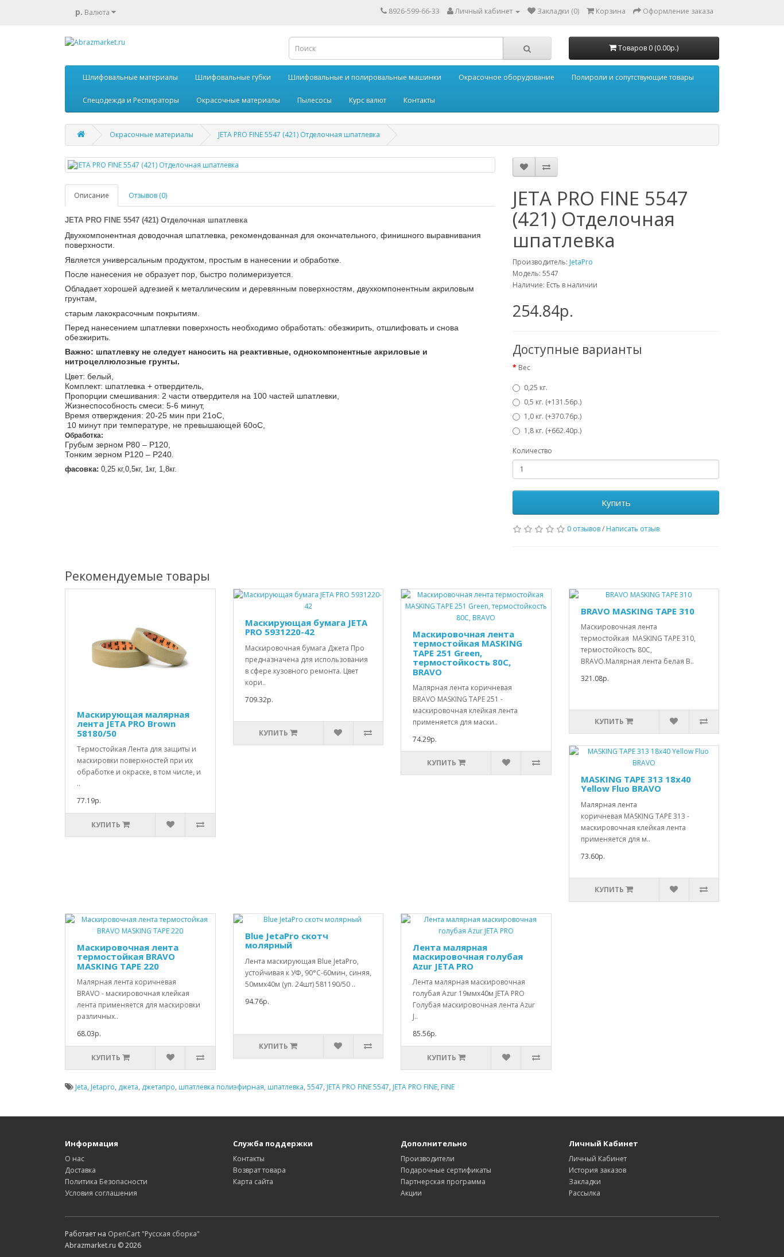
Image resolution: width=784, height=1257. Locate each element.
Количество (532, 451)
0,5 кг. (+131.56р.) (552, 402)
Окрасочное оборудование (506, 77)
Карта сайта (253, 1181)
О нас (74, 1158)
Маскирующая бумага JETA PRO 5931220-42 (306, 627)
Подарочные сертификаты (446, 1170)
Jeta (81, 1087)
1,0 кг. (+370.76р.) (552, 416)
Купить (616, 502)
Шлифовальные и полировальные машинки (364, 77)
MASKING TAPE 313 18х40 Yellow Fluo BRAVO (636, 784)
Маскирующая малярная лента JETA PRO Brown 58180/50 (133, 724)
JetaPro (581, 262)
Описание (91, 195)
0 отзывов (583, 529)
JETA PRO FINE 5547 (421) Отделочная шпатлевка (299, 134)
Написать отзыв (632, 529)
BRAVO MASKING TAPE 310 (637, 611)
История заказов (597, 1170)
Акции (411, 1193)
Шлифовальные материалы (130, 77)
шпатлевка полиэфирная (221, 1087)
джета (128, 1087)
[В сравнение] (546, 167)
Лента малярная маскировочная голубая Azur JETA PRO (468, 956)
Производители (428, 1158)
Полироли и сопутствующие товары (633, 77)
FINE (448, 1087)
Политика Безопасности (106, 1181)
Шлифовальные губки (233, 77)
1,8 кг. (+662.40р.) (552, 430)
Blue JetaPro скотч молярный (286, 940)
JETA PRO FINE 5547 (358, 1087)
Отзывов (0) (148, 195)
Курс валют (367, 100)
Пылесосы (314, 100)
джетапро (158, 1087)
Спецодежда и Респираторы (131, 100)
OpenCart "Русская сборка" (154, 1234)
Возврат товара (259, 1170)
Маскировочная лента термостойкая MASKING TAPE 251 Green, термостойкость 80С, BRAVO (467, 653)
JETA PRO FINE (415, 1087)
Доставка (80, 1170)
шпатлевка (285, 1087)
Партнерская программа (443, 1181)
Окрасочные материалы (238, 100)
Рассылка (584, 1193)
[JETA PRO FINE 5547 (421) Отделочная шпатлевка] (280, 165)
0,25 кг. (536, 387)
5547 (315, 1087)
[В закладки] (524, 167)
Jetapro (103, 1087)
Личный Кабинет (598, 1158)
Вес (524, 367)
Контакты (419, 100)
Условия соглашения (101, 1193)
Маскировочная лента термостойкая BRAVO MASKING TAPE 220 (127, 956)
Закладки (585, 1181)
